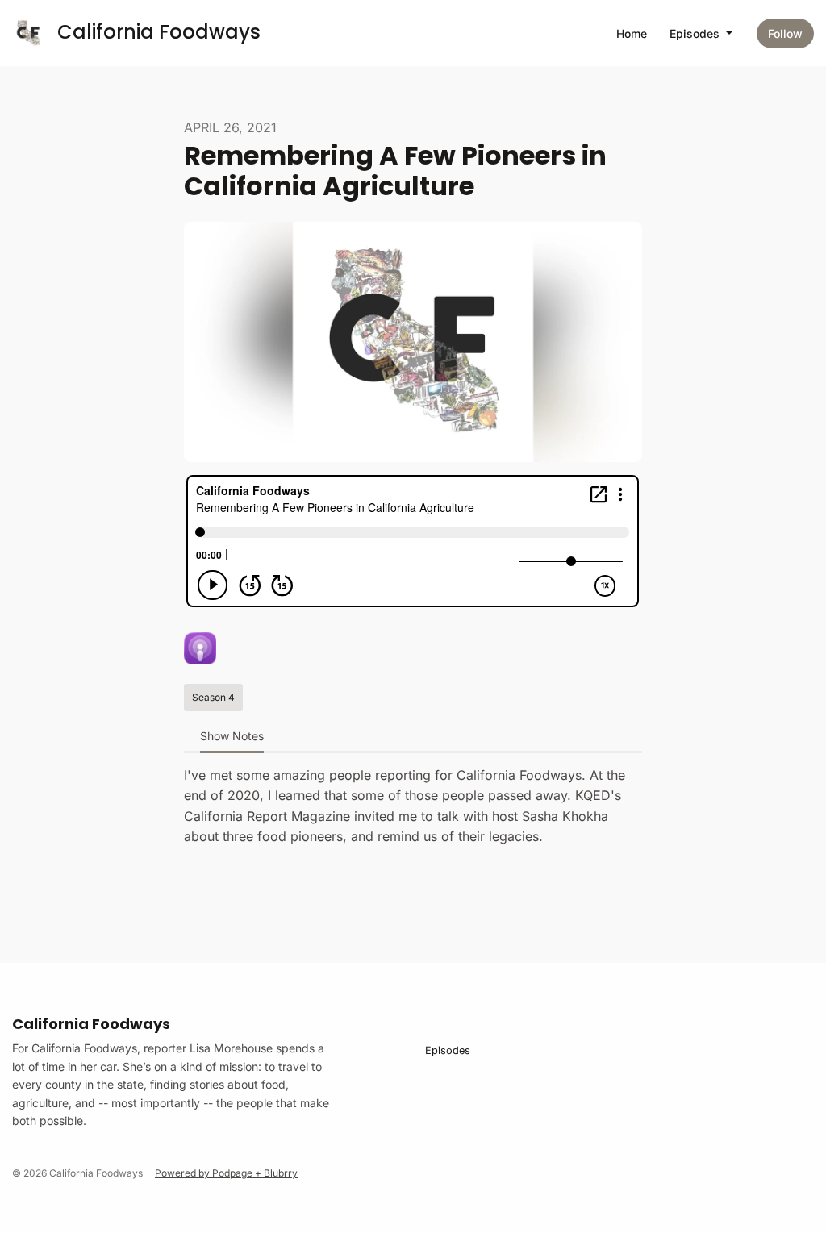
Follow (785, 33)
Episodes (696, 33)
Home (631, 33)
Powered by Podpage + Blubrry (226, 1173)
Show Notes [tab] (232, 736)
